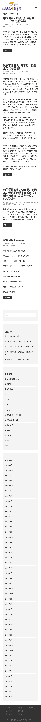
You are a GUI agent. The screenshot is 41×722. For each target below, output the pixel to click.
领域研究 (8, 204)
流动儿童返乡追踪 (11, 420)
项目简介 (20, 708)
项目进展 (26, 72)
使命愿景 (9, 714)
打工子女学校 (9, 394)
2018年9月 (9, 604)
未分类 (7, 410)
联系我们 (32, 708)
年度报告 (20, 711)
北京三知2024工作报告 (13, 336)
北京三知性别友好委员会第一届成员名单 (19, 346)
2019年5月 (9, 563)
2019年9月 (9, 542)
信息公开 (20, 714)
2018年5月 (9, 614)
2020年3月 (9, 511)
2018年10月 (9, 599)
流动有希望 (9, 425)
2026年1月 (9, 465)
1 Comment (8, 26)
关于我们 (9, 711)
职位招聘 (26, 25)
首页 (9, 708)
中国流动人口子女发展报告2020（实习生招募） (18, 20)
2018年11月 (9, 594)
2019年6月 (9, 558)
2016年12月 (9, 645)
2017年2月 (9, 640)
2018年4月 (9, 619)
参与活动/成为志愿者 (29, 202)
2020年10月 (9, 485)
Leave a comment (10, 73)
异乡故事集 (9, 389)
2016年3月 (9, 691)
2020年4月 (9, 506)
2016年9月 (9, 661)
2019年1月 (9, 583)
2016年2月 (9, 696)
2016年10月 (9, 655)
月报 (6, 404)
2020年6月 (9, 501)
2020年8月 (9, 496)
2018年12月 (9, 588)
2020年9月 (9, 491)
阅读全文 (8, 50)
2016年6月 (9, 676)
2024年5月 (9, 475)
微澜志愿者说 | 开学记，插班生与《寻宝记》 (19, 67)
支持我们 (8, 399)
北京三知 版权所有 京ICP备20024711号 (23, 720)
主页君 (19, 25)
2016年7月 (9, 671)
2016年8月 (9, 666)
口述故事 (8, 384)
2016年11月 (9, 650)
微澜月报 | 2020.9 (13, 240)
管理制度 (8, 430)
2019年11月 (9, 532)
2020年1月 (9, 522)
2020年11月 (9, 480)
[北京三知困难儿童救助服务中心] (11, 6)
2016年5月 (9, 681)
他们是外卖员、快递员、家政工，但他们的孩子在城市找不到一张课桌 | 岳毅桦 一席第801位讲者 (20, 194)
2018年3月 (9, 624)
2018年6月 (9, 609)
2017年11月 (9, 635)
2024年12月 (9, 470)
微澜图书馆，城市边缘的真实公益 (17, 359)
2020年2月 (9, 516)
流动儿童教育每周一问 (13, 415)
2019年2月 (9, 578)
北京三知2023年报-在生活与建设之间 (18, 341)
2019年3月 (9, 573)
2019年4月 (9, 568)
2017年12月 (9, 630)
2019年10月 (9, 537)
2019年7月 (9, 552)
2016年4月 (9, 686)
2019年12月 (9, 527)
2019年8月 (9, 547)
